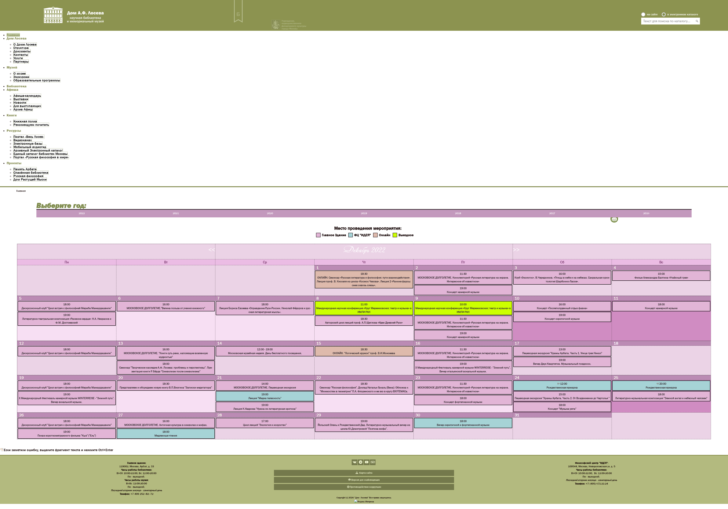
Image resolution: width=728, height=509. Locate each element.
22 (318, 378)
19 (21, 378)
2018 (458, 213)
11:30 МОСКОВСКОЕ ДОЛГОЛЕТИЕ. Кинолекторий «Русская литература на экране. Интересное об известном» (463, 322)
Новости (19, 102)
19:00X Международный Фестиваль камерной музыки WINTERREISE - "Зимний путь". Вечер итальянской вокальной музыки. (463, 367)
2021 (176, 213)
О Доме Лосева (25, 44)
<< (211, 249)
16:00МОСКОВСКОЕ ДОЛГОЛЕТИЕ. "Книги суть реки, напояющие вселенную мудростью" (166, 353)
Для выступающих (27, 106)
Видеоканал (22, 140)
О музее (19, 73)
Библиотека (17, 86)
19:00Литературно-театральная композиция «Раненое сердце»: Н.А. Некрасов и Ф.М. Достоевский (66, 318)
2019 (364, 213)
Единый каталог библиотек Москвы (40, 154)
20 (120, 378)
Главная (13, 35)
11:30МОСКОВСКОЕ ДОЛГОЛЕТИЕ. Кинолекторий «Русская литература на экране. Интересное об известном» (463, 277)
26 (21, 415)
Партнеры (21, 61)
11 (616, 298)
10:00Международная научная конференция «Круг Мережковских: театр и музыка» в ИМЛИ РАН (463, 308)
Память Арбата (25, 169)
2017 (552, 213)
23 (418, 378)
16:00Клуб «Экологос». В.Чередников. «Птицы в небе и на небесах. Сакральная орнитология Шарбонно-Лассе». (562, 277)
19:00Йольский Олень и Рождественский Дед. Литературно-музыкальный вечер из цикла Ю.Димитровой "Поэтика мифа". (364, 425)
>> (516, 249)
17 (517, 343)
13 (120, 343)
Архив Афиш (23, 109)
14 (219, 343)
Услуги (18, 58)
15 (318, 343)
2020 (270, 213)
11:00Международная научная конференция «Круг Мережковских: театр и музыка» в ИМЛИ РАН (364, 308)
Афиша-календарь (27, 96)
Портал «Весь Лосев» (28, 137)
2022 (82, 213)
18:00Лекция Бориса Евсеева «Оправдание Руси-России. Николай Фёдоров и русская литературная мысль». (265, 308)
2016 (646, 213)
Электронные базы (27, 143)
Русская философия (28, 176)
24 (517, 378)
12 (21, 343)
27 (120, 415)
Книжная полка (25, 121)
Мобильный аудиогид (29, 147)
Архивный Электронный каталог (38, 150)
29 (318, 415)
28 (219, 415)
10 (517, 298)
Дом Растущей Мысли (30, 179)
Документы (22, 51)
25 (616, 378)
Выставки (20, 99)
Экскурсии (21, 77)
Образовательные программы (36, 80)
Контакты (20, 55)
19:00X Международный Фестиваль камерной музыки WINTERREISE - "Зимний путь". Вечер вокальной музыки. (66, 398)
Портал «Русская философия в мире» (41, 157)
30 (418, 415)
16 (418, 343)
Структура (21, 48)
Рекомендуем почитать (31, 125)
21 (219, 378)
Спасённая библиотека (30, 172)
